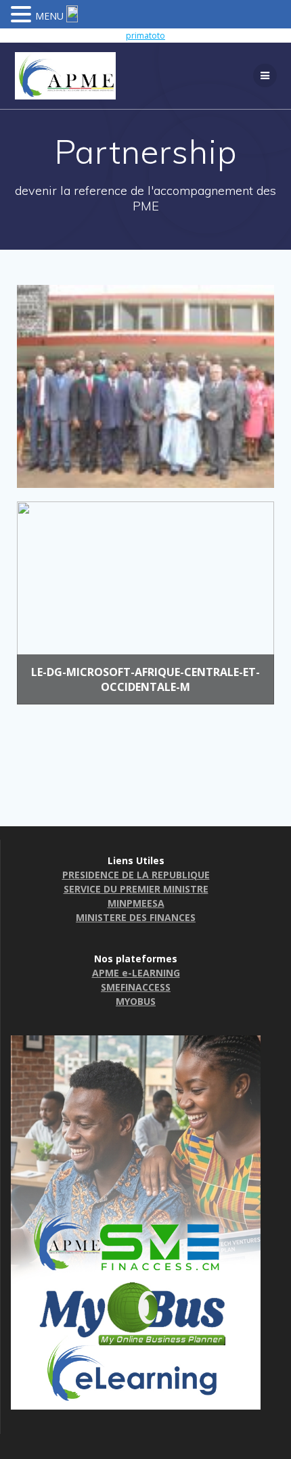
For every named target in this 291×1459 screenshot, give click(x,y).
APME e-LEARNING (136, 972)
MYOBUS (136, 1001)
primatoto (145, 35)
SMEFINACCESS (136, 987)
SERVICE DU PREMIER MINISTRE (136, 888)
